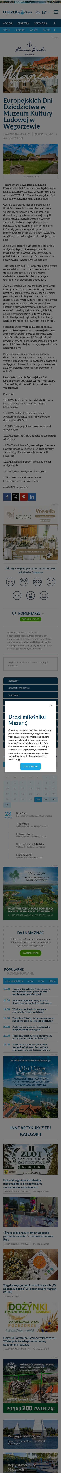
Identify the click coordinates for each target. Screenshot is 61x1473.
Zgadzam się (30, 766)
